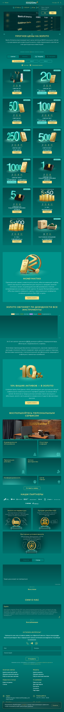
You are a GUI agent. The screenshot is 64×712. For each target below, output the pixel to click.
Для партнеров (38, 684)
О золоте (36, 688)
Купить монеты (37, 672)
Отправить (32, 659)
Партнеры (36, 690)
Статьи (5, 684)
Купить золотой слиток (10, 672)
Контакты (36, 686)
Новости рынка (7, 682)
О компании (37, 680)
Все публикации (32, 622)
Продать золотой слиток (10, 674)
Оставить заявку (32, 488)
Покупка (40, 56)
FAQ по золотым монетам (41, 676)
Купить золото (32, 298)
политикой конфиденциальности (31, 664)
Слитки (13, 56)
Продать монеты (38, 674)
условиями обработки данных (44, 662)
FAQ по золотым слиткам (10, 676)
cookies (24, 704)
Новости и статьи (9, 680)
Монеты (24, 56)
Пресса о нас (37, 682)
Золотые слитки (9, 670)
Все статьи (32, 589)
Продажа (52, 56)
